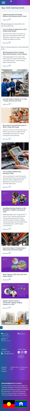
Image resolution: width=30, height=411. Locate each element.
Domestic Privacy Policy (14, 368)
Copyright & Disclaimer (4, 368)
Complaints (4, 371)
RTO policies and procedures (23, 368)
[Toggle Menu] (3, 3)
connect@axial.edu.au (8, 353)
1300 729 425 (6, 351)
